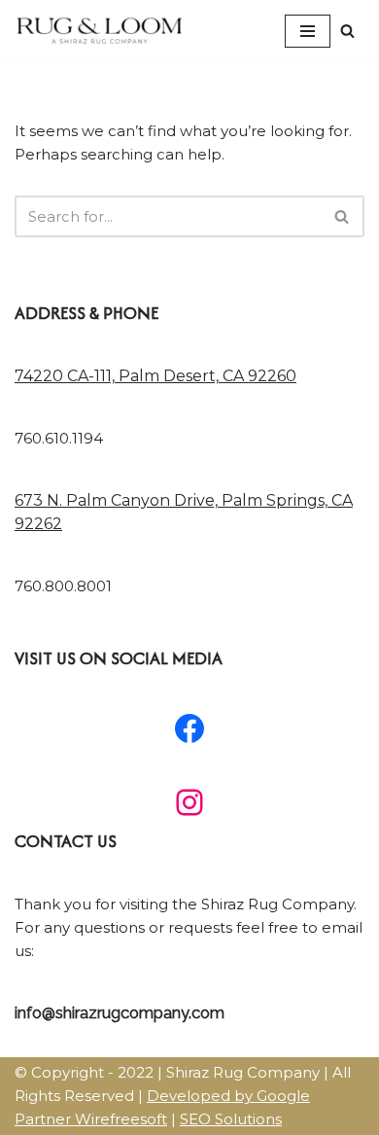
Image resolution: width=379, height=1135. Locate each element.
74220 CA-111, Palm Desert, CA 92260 (155, 376)
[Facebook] (189, 728)
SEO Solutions (231, 1119)
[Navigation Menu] (307, 31)
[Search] (347, 30)
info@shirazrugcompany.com (119, 1012)
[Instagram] (189, 802)
